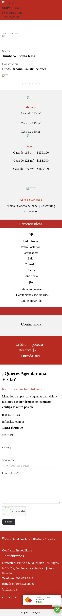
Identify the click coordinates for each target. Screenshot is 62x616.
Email (6, 447)
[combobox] (5, 466)
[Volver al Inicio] (12, 10)
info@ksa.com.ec (13, 421)
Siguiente (14, 33)
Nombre (7, 435)
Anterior (6, 33)
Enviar (8, 522)
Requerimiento (10, 473)
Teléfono (8, 460)
